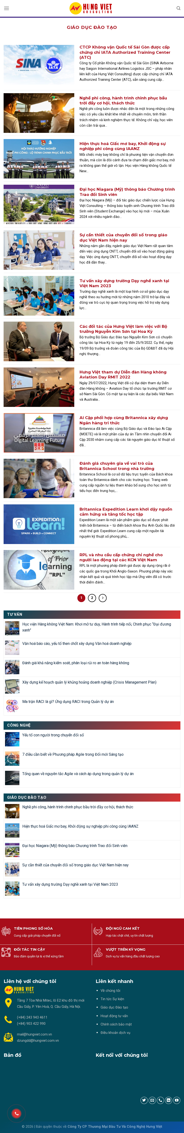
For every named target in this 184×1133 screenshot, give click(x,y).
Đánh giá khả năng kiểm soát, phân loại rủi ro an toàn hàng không (75, 663)
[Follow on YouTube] (176, 1100)
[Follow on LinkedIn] (168, 1100)
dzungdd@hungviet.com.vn (38, 1041)
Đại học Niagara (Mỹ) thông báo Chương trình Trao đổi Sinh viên (74, 845)
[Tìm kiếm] (178, 8)
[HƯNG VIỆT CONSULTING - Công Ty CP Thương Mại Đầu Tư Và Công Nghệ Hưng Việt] (92, 8)
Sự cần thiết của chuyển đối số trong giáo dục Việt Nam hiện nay (75, 865)
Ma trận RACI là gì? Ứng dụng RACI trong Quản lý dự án (68, 701)
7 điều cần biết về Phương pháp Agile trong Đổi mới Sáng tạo (73, 754)
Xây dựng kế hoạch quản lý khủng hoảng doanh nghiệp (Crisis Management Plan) (89, 682)
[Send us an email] (152, 1100)
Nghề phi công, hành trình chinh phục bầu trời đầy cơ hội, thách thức (77, 807)
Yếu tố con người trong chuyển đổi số (53, 735)
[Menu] (6, 8)
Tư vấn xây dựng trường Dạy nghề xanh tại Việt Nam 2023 (70, 884)
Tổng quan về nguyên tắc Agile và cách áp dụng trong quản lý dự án (78, 773)
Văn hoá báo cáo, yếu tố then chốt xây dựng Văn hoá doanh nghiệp (77, 643)
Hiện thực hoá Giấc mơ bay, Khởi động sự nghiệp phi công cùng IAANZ (80, 826)
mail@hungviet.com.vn (34, 1034)
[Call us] (160, 1100)
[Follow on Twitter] (144, 1100)
